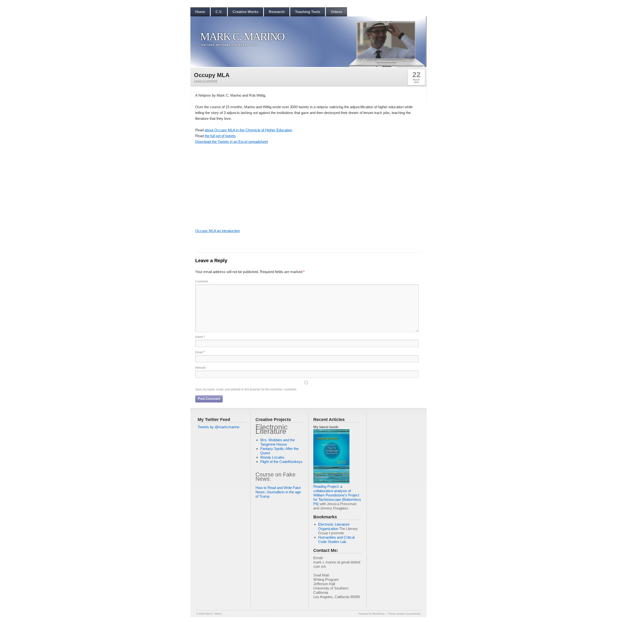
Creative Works (245, 12)
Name (200, 337)
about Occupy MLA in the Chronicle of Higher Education (248, 130)
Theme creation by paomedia (404, 613)
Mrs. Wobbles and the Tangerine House (277, 442)
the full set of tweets (220, 136)
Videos (336, 12)
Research (277, 12)
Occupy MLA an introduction (217, 231)
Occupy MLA (211, 75)
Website (200, 367)
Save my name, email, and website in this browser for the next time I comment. (246, 389)
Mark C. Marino (242, 36)
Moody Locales (272, 457)
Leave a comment (205, 81)
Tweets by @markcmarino (218, 427)
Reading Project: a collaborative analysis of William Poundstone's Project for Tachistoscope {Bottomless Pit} (337, 495)
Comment (201, 281)
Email (200, 352)
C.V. (218, 12)
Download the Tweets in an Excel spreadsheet (231, 142)
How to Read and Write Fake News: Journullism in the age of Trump (278, 492)
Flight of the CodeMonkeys (281, 462)
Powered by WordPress (371, 613)
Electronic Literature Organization (333, 526)
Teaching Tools (307, 12)
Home (200, 12)
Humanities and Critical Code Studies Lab (336, 539)
